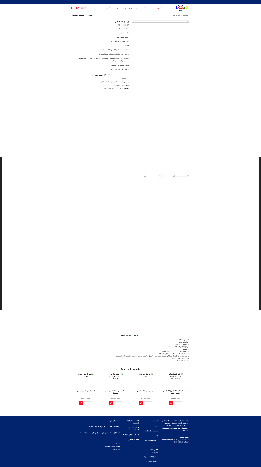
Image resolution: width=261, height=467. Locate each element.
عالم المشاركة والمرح (102, 82)
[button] (171, 403)
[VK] (118, 89)
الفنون (156, 426)
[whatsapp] (107, 89)
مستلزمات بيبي (133, 439)
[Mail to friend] (113, 89)
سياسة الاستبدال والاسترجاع (112, 446)
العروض (131, 8)
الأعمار (143, 8)
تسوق (137, 8)
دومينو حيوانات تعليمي (145, 391)
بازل (157, 436)
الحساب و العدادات (151, 431)
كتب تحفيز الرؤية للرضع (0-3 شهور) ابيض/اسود (175, 392)
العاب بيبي (176, 15)
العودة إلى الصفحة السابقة (82, 15)
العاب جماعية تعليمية (151, 457)
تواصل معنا (117, 8)
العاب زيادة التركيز (152, 462)
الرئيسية (185, 15)
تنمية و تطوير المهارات (130, 435)
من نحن (125, 8)
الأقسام (151, 8)
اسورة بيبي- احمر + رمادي (85, 391)
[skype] (105, 89)
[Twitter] (123, 89)
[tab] (136, 335)
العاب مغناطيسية (152, 440)
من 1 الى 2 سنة (119, 85)
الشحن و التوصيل (115, 450)
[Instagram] (116, 443)
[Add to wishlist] (185, 377)
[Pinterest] (115, 89)
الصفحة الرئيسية (159, 8)
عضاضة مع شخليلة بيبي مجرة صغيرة (116, 392)
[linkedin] (110, 89)
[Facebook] (120, 89)
